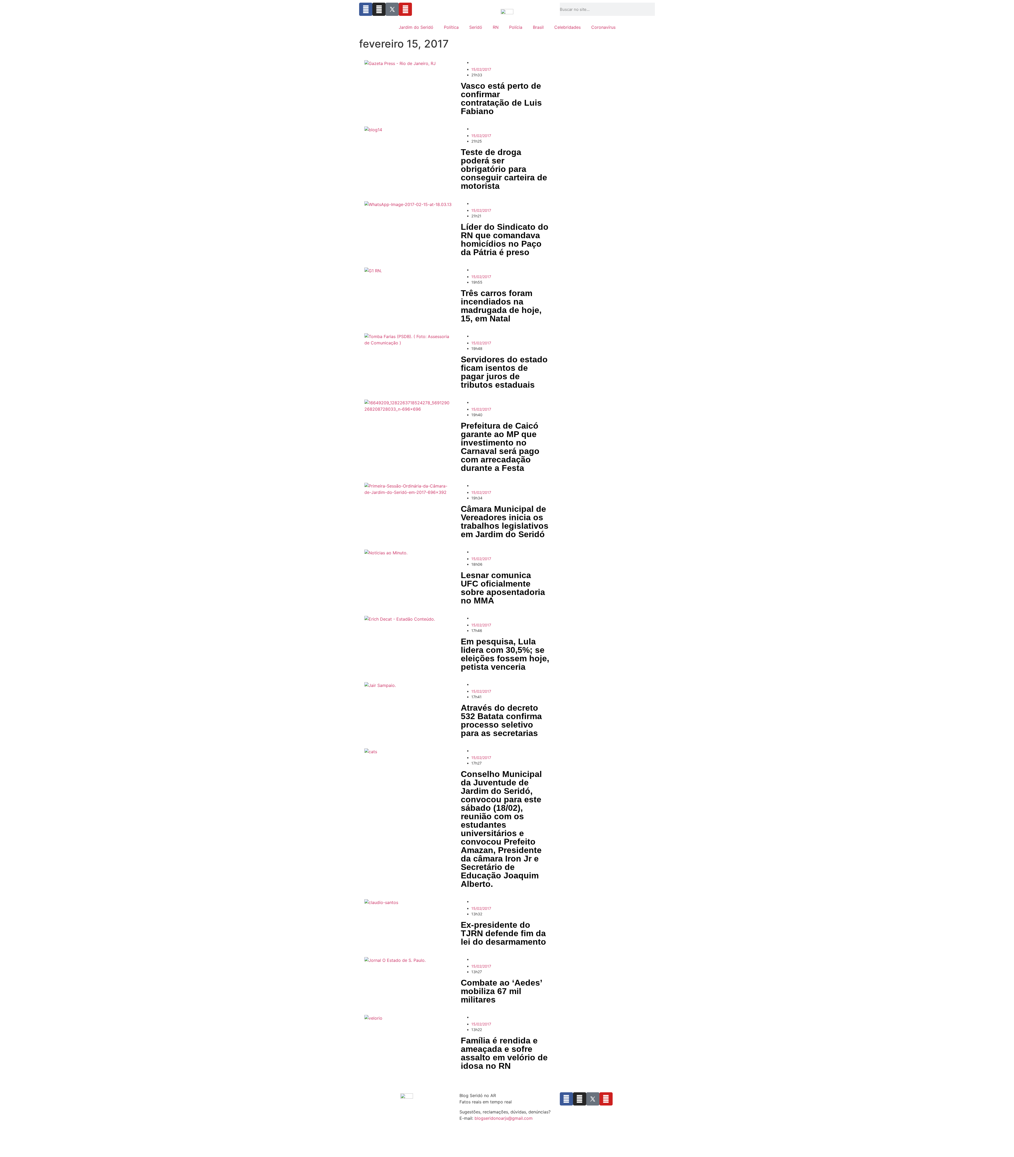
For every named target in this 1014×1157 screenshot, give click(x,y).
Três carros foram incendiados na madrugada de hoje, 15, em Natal (501, 305)
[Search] (653, 9)
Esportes (482, 62)
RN (496, 27)
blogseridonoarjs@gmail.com (504, 1118)
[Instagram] (379, 9)
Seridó (475, 27)
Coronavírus (603, 27)
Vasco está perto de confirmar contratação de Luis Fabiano (501, 98)
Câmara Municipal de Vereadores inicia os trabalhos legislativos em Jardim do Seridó (504, 521)
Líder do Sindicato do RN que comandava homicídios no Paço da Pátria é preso (504, 239)
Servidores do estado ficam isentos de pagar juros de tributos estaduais (504, 372)
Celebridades (567, 27)
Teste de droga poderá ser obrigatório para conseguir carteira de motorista (504, 169)
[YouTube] (405, 9)
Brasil (538, 27)
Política (451, 27)
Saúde (497, 959)
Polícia (515, 27)
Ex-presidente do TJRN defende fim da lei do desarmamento (503, 933)
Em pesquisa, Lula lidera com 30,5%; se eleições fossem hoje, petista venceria (505, 654)
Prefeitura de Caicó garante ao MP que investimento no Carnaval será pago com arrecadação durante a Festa (500, 447)
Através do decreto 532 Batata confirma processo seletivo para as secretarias (501, 720)
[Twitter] (392, 9)
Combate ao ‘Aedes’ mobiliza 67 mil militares (501, 991)
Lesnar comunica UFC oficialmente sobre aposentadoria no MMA (503, 587)
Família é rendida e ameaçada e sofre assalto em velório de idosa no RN (504, 1053)
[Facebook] (365, 9)
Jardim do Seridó (416, 27)
